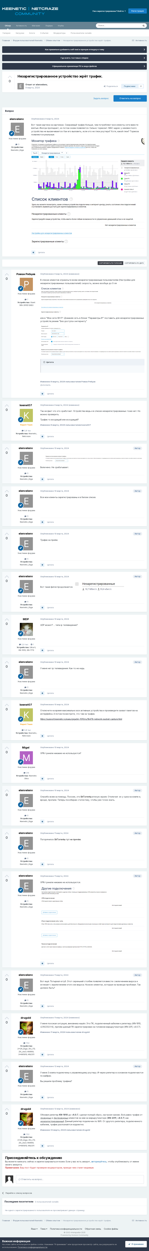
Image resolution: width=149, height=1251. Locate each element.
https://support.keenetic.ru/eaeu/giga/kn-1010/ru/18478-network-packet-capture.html (81, 719)
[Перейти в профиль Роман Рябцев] (26, 284)
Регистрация (137, 11)
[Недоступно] (87, 165)
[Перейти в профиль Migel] (26, 757)
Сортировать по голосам (110, 263)
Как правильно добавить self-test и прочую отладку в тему (74, 49)
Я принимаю (137, 1244)
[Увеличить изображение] (101, 587)
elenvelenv (41, 84)
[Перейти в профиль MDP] (26, 629)
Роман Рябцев (25, 274)
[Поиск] (143, 25)
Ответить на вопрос (130, 98)
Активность (21, 25)
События (44, 33)
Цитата (41, 252)
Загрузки (20, 33)
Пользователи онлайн (81, 33)
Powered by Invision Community (74, 1235)
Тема (43, 1229)
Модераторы (59, 33)
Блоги (32, 33)
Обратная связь (93, 1229)
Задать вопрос (101, 98)
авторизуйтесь (99, 1161)
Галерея (6, 33)
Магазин (36, 25)
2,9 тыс (24, 644)
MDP (26, 619)
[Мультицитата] (33, 252)
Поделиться (111, 86)
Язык (33, 1229)
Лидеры (49, 25)
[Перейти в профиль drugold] (26, 1028)
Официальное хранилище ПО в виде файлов (74, 66)
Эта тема (132, 25)
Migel (25, 747)
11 (18, 144)
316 (27, 773)
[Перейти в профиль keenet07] (26, 415)
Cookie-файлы (111, 1229)
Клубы (61, 25)
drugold (26, 1017)
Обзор (8, 25)
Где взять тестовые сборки (74, 58)
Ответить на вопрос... (32, 1179)
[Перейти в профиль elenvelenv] (20, 86)
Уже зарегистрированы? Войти (108, 11)
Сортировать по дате (134, 263)
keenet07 (26, 405)
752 (27, 1043)
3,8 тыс (27, 430)
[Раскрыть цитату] (44, 362)
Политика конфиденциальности (66, 1229)
